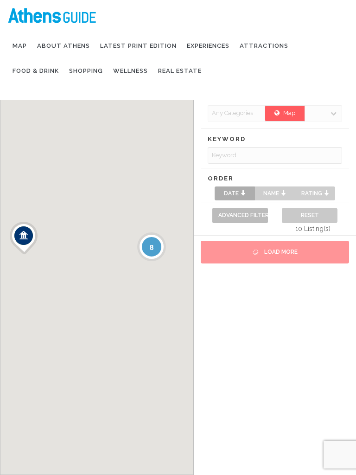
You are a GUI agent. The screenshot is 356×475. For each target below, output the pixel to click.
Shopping (86, 70)
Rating (312, 193)
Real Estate (180, 70)
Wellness (130, 70)
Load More (280, 252)
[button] (24, 238)
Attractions (264, 45)
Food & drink (36, 70)
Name (271, 193)
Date (232, 193)
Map (20, 45)
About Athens (63, 45)
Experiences (208, 45)
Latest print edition (138, 45)
